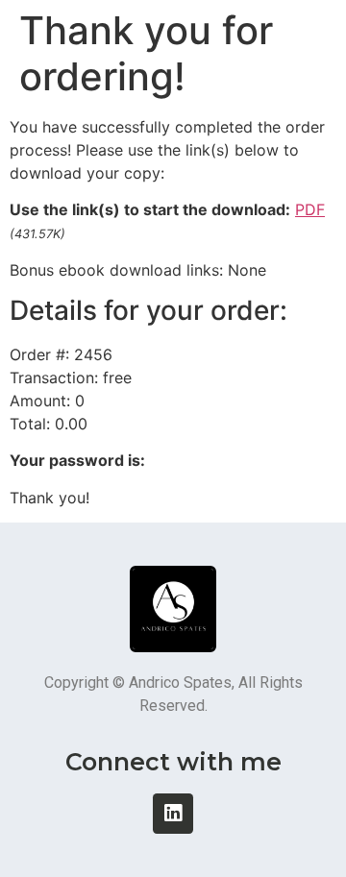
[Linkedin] (173, 813)
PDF (310, 209)
